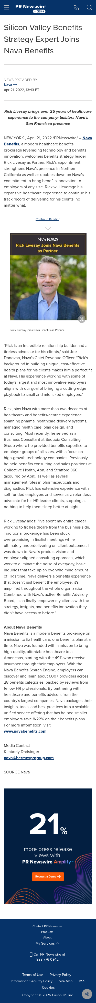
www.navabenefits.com (25, 731)
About (47, 937)
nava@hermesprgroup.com (29, 758)
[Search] (89, 7)
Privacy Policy (60, 974)
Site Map (65, 981)
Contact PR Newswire (47, 926)
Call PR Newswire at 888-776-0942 (49, 957)
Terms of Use (32, 974)
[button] (48, 276)
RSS (82, 981)
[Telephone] (76, 7)
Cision (57, 995)
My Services (46, 943)
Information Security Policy (31, 981)
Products (47, 932)
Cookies (48, 987)
